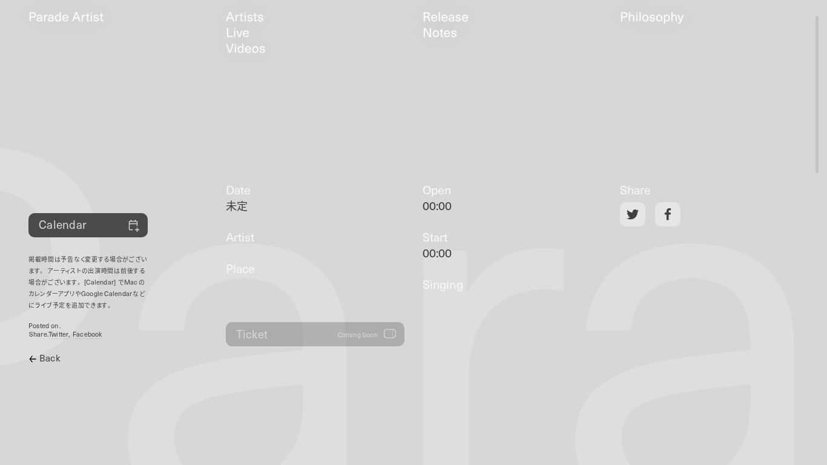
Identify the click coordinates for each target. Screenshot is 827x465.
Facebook (87, 334)
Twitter (58, 334)
